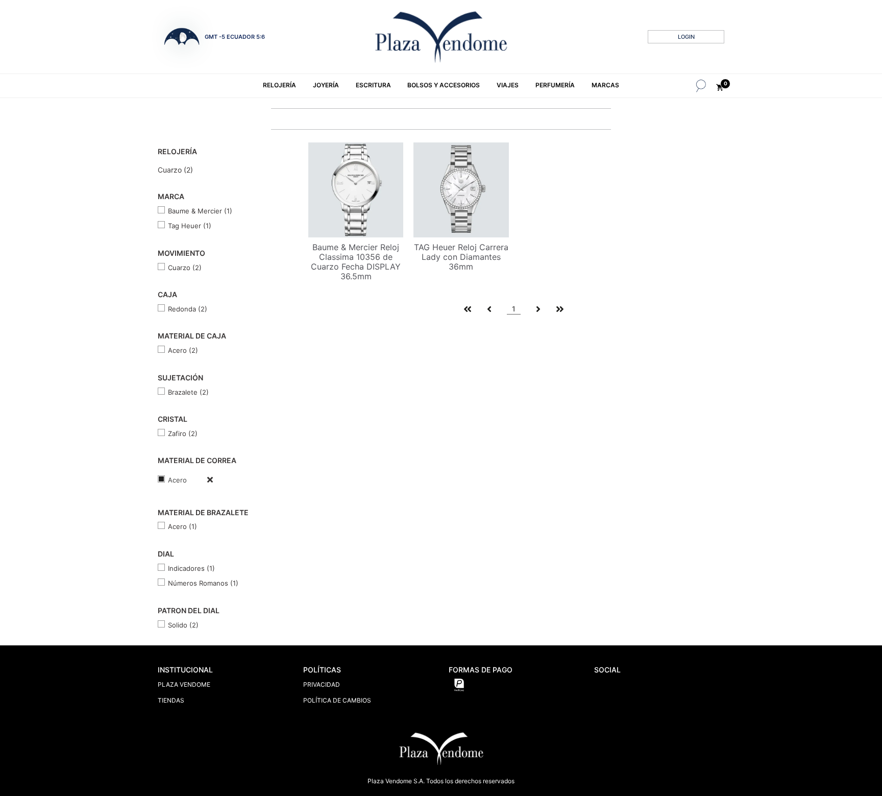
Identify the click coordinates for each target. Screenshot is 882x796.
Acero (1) (182, 526)
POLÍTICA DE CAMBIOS (337, 700)
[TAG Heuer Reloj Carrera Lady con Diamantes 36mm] (460, 188)
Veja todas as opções (200, 479)
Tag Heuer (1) (189, 226)
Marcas (605, 85)
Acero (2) (183, 350)
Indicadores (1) (191, 568)
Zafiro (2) (183, 433)
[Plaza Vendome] (441, 36)
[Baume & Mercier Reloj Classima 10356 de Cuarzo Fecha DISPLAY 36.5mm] (355, 188)
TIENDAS (171, 700)
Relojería (279, 85)
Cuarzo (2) (175, 169)
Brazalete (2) (188, 392)
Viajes (508, 85)
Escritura (373, 85)
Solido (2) (183, 625)
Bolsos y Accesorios (443, 85)
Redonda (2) (187, 309)
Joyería (326, 85)
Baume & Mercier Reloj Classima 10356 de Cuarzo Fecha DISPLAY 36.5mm (356, 262)
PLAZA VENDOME (184, 684)
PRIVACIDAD (321, 684)
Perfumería (555, 85)
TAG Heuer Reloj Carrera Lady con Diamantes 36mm (461, 257)
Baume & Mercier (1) (200, 211)
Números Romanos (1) (203, 583)
